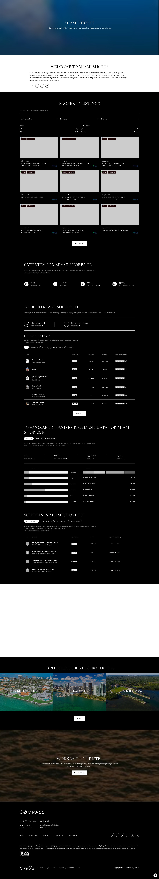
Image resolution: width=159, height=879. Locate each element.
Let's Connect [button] (79, 773)
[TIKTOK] (132, 835)
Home (21, 835)
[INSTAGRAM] (117, 835)
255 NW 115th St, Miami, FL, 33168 (41, 571)
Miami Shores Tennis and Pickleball (40, 377)
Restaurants (35, 347)
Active (54, 347)
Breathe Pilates (37, 394)
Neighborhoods (58, 835)
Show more (79, 413)
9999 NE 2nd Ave (37, 404)
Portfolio (45, 835)
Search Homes (79, 243)
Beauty (62, 347)
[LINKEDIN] (122, 835)
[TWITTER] (127, 835)
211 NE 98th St (36, 388)
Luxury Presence (73, 867)
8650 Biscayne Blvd (38, 396)
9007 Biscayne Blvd (38, 362)
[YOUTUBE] (137, 835)
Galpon (34, 369)
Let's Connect (72, 835)
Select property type (26, 119)
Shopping (45, 347)
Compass (53, 845)
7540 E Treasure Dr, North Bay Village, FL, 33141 (45, 562)
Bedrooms (104, 119)
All (27, 347)
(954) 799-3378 (25, 825)
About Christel (33, 835)
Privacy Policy (133, 867)
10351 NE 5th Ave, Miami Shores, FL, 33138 (43, 553)
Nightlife (70, 347)
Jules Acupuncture (38, 402)
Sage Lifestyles (37, 386)
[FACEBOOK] (112, 835)
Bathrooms (63, 119)
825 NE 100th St (37, 380)
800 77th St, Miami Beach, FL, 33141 (42, 545)
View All (79, 718)
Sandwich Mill (36, 360)
